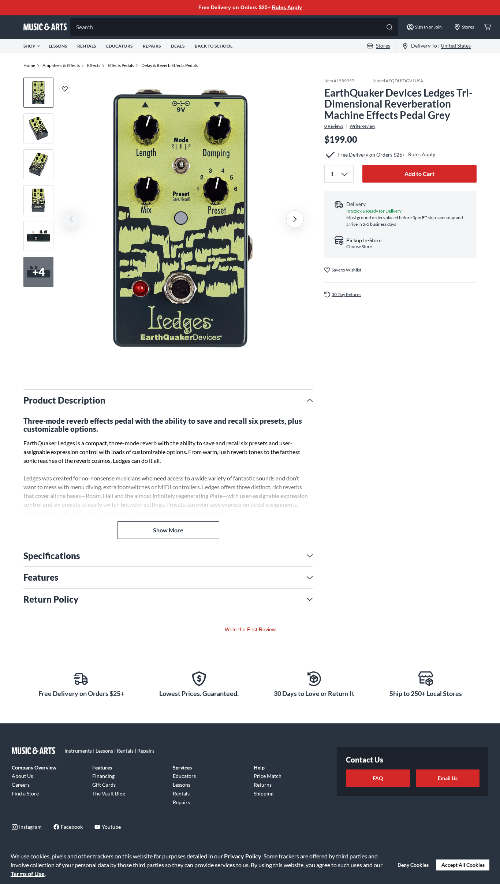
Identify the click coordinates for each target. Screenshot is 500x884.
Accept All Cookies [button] (463, 865)
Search (84, 26)
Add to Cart (419, 173)
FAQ (378, 778)
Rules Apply (287, 7)
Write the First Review (250, 629)
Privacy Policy (242, 856)
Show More (168, 530)
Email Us (448, 778)
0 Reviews (333, 126)
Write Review (362, 126)
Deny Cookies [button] (413, 865)
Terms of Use (28, 873)
